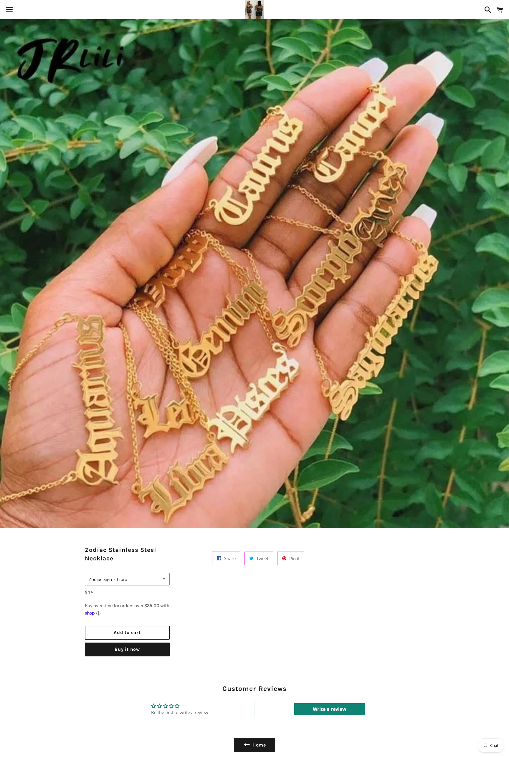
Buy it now (127, 649)
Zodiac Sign (100, 579)
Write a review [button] (329, 709)
